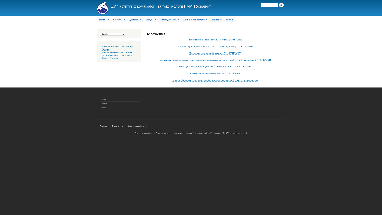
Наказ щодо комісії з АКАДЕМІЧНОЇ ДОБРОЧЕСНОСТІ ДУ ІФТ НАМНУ (215, 66)
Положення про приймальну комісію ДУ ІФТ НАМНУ (215, 73)
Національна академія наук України (117, 52)
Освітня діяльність (167, 20)
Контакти (230, 19)
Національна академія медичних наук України (117, 48)
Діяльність (133, 20)
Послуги (148, 20)
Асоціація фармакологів (193, 20)
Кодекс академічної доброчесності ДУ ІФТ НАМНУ (215, 53)
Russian (104, 104)
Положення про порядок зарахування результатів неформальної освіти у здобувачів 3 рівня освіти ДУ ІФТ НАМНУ (215, 59)
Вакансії (214, 20)
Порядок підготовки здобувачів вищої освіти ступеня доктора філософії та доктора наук (215, 79)
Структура (117, 20)
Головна (101, 20)
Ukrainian (104, 108)
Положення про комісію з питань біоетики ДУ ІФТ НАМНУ (215, 39)
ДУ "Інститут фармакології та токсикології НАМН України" (161, 6)
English (103, 99)
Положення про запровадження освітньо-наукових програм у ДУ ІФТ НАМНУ (215, 46)
